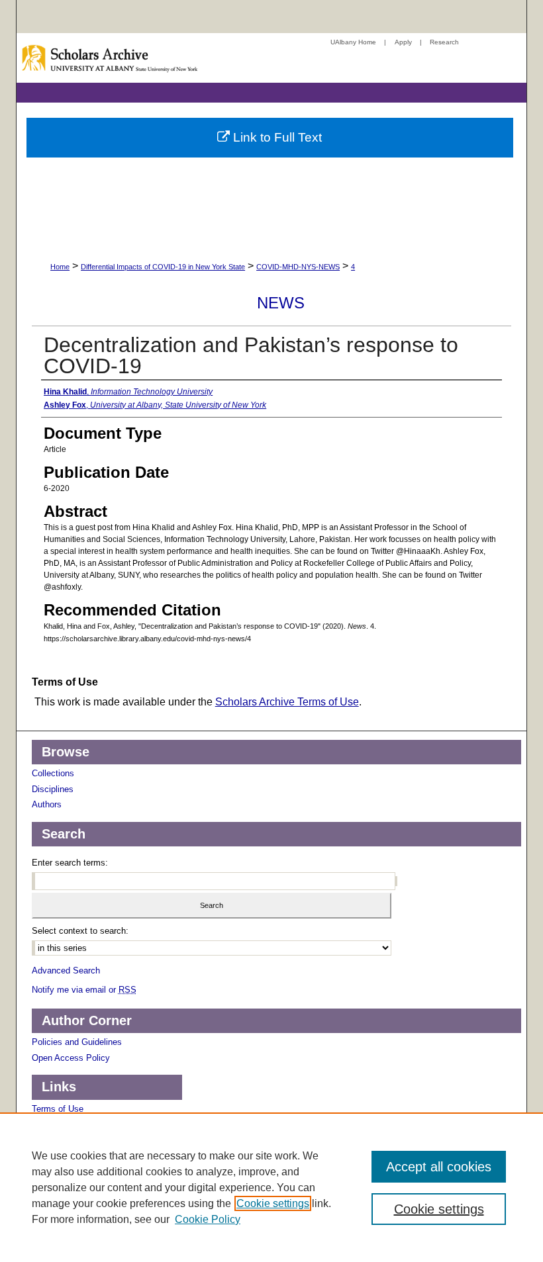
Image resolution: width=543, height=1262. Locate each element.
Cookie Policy (207, 1219)
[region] (271, 1187)
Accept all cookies (438, 1166)
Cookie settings (272, 1203)
